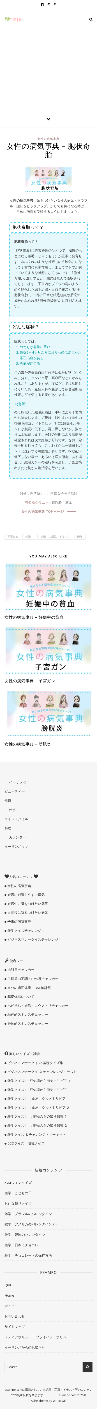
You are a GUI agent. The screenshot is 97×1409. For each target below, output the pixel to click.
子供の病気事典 (19, 921)
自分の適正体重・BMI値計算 (29, 987)
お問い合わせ (15, 1316)
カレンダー (17, 837)
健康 (8, 800)
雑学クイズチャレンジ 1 (25, 930)
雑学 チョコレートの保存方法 (28, 1255)
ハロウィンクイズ (18, 1182)
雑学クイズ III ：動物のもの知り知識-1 (37, 1116)
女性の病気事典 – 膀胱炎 (28, 744)
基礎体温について (21, 996)
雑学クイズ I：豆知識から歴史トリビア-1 (38, 1080)
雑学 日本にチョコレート (25, 1245)
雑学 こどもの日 (18, 1193)
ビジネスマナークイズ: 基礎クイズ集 (35, 1062)
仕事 (12, 809)
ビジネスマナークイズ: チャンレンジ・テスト (42, 1071)
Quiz (8, 1285)
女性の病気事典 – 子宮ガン (30, 680)
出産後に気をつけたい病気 (27, 912)
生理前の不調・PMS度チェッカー (32, 978)
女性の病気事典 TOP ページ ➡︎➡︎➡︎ (48, 511)
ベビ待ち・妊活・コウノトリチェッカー (37, 1005)
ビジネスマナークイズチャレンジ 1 (34, 939)
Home (9, 1295)
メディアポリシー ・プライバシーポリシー (37, 1337)
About (9, 1305)
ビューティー (15, 791)
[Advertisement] (48, 60)
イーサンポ (17, 782)
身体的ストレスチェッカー (27, 1023)
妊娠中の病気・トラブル (55, 536)
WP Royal (59, 1401)
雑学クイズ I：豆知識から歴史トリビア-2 (38, 1089)
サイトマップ (15, 1326)
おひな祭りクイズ (18, 1203)
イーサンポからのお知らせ (25, 1347)
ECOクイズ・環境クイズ (26, 1143)
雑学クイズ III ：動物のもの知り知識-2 (37, 1125)
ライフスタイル (16, 819)
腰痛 (80, 536)
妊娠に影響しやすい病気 (26, 894)
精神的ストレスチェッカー (27, 1014)
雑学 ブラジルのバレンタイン (28, 1213)
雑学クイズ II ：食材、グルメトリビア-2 (38, 1107)
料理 (8, 828)
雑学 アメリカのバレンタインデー (32, 1224)
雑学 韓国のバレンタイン (25, 1234)
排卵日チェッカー (21, 969)
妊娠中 (29, 536)
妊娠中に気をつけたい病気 (27, 903)
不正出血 (12, 536)
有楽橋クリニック (38, 502)
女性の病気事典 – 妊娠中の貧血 (34, 617)
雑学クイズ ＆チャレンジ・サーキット (36, 1134)
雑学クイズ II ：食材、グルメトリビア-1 (38, 1098)
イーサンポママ (16, 846)
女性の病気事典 (48, 139)
